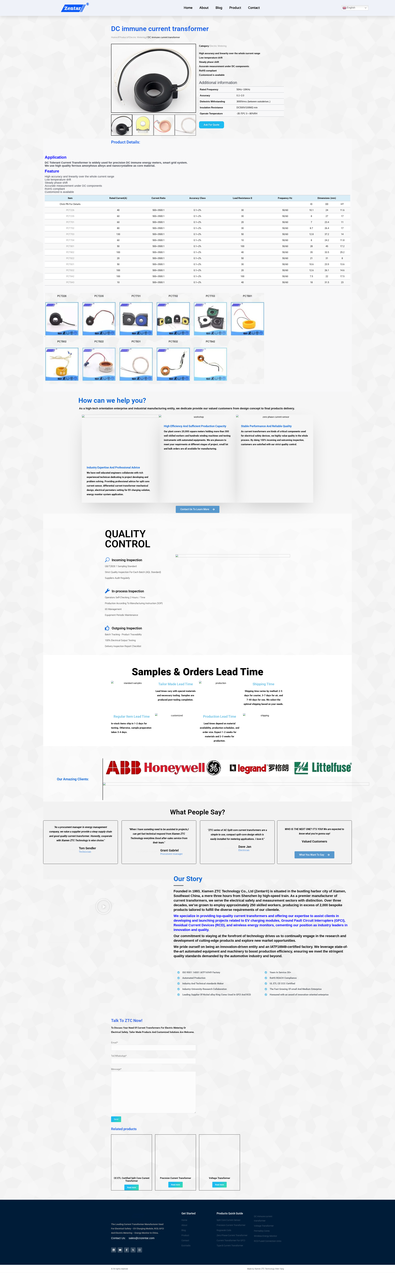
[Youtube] (120, 1249)
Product (235, 8)
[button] (103, 907)
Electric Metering (137, 37)
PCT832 (70, 270)
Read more (131, 1187)
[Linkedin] (113, 1249)
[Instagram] (139, 1249)
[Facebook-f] (126, 1249)
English (350, 7)
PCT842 (70, 276)
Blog (219, 8)
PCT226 (70, 210)
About (204, 8)
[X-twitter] (133, 1249)
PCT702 (70, 228)
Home (188, 8)
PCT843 (70, 282)
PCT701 (70, 222)
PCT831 (70, 264)
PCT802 (70, 252)
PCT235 (70, 216)
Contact (254, 8)
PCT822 (70, 258)
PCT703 (70, 234)
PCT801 (70, 246)
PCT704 (70, 240)
